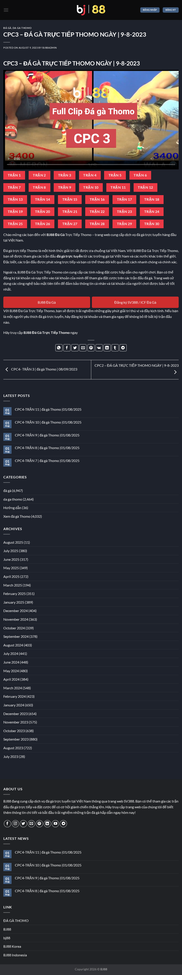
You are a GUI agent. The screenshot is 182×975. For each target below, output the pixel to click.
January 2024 (13, 705)
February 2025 (14, 593)
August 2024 (13, 645)
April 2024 (11, 679)
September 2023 (16, 739)
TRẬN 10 (90, 187)
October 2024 (14, 628)
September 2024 (16, 636)
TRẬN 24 (151, 212)
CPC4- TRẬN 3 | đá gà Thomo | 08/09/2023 (43, 369)
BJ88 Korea (12, 946)
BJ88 (7, 929)
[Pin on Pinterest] (91, 347)
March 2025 (12, 585)
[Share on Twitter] (75, 347)
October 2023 (14, 731)
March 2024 (12, 688)
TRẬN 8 (39, 187)
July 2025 (10, 551)
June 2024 (11, 662)
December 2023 (15, 713)
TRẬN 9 (64, 187)
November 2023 (15, 722)
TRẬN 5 (115, 175)
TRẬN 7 (14, 187)
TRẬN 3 (64, 175)
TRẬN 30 (151, 224)
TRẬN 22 (97, 212)
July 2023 (10, 756)
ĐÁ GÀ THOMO (16, 920)
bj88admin (49, 47)
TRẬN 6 (140, 175)
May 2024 (11, 671)
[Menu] (6, 9)
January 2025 (13, 602)
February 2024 (14, 696)
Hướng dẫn (12, 507)
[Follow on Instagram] (15, 823)
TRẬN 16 (97, 199)
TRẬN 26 (42, 224)
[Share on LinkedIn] (107, 347)
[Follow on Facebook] (7, 823)
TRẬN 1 (14, 175)
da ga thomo (22, 27)
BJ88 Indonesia (15, 955)
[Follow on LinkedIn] (47, 823)
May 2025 (11, 568)
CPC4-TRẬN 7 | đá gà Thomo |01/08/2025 (47, 460)
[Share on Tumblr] (115, 347)
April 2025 (11, 576)
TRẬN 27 (69, 224)
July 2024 (10, 653)
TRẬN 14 (42, 199)
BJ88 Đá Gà (47, 302)
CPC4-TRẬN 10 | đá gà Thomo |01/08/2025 (48, 422)
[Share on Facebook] (67, 347)
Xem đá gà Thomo (16, 516)
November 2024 (15, 619)
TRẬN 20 (42, 212)
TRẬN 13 (15, 199)
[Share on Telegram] (123, 347)
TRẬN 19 (15, 212)
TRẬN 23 (124, 212)
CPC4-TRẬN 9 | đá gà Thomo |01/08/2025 (47, 435)
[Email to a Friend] (83, 347)
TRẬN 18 (151, 199)
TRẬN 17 (124, 199)
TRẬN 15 (69, 199)
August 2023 (13, 748)
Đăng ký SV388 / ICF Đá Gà (135, 302)
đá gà (7, 27)
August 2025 (13, 542)
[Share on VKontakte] (99, 347)
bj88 (6, 938)
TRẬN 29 (124, 224)
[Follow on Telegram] (63, 823)
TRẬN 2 (39, 175)
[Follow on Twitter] (23, 823)
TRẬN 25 (15, 224)
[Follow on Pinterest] (39, 823)
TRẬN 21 (69, 212)
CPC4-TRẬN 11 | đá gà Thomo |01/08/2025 (48, 409)
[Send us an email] (31, 823)
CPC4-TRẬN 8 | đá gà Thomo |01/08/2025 (47, 448)
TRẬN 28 (97, 224)
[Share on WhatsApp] (59, 347)
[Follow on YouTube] (55, 823)
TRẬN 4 (89, 175)
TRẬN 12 (145, 187)
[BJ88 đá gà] (91, 10)
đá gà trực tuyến (70, 256)
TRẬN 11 (118, 187)
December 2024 (15, 610)
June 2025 (11, 559)
